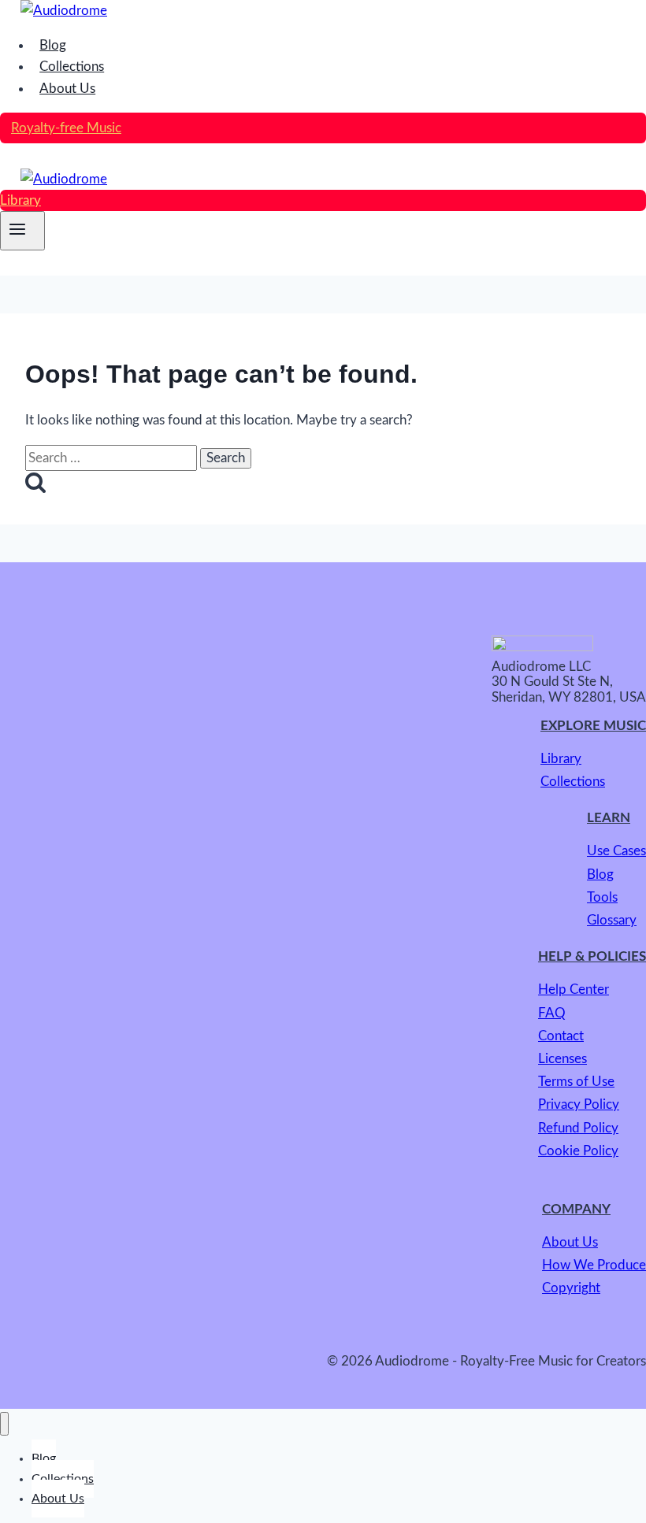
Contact (561, 1036)
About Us (67, 88)
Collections (71, 66)
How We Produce (594, 1265)
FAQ (552, 1013)
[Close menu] (4, 1424)
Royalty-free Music (66, 128)
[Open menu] (22, 230)
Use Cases (616, 851)
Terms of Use (576, 1081)
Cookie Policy (578, 1151)
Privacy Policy (578, 1104)
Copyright (571, 1288)
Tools (602, 897)
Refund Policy (578, 1128)
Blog (52, 45)
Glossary (612, 920)
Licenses (562, 1058)
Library (20, 200)
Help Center (573, 989)
